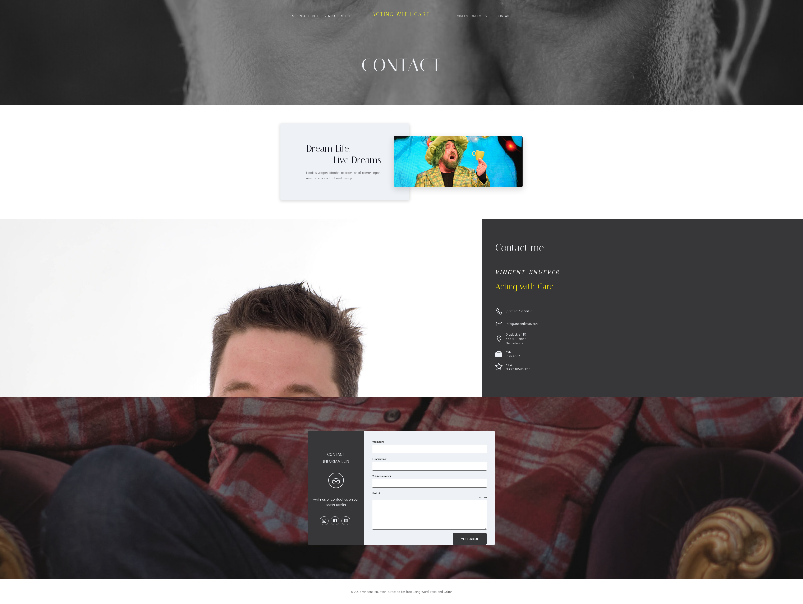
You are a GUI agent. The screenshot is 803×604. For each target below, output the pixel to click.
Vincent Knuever (471, 16)
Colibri (448, 591)
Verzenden (469, 538)
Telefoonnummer (381, 476)
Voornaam (378, 441)
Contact (504, 16)
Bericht (376, 493)
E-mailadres (379, 458)
